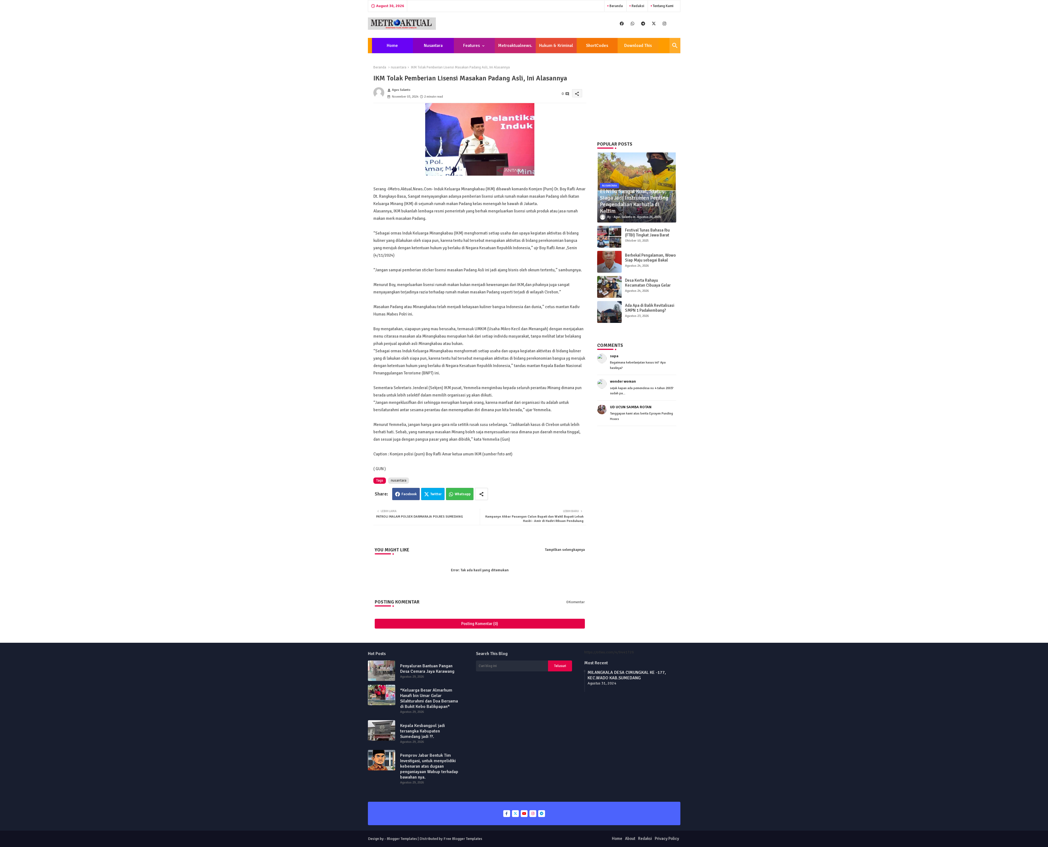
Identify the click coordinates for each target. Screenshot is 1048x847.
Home (392, 45)
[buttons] (621, 23)
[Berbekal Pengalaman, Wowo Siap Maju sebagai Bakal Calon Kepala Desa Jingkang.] (609, 262)
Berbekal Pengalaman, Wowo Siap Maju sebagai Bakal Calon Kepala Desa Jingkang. (650, 260)
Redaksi (637, 6)
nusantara (398, 67)
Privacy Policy (667, 838)
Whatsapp (463, 494)
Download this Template (638, 48)
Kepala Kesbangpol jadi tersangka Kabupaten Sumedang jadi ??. (422, 731)
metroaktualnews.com (515, 48)
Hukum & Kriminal (556, 45)
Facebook (409, 494)
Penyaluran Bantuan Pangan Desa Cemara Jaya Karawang (427, 668)
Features (471, 45)
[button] (674, 45)
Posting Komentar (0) (479, 623)
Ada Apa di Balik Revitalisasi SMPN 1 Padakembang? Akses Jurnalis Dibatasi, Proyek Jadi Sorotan (649, 313)
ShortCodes (597, 45)
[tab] (392, 45)
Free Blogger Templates (462, 838)
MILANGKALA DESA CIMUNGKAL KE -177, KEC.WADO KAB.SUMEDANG (627, 675)
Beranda (616, 6)
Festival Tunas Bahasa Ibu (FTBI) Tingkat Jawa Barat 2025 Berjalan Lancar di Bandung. (647, 237)
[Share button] (481, 494)
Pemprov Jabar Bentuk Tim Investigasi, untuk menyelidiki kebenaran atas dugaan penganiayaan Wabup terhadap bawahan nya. (429, 766)
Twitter (436, 494)
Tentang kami (662, 6)
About (630, 838)
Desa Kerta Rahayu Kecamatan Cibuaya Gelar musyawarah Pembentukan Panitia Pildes (648, 288)
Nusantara (433, 45)
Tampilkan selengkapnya (565, 550)
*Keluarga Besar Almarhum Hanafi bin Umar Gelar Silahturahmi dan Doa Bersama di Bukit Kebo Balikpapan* (429, 698)
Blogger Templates (402, 838)
